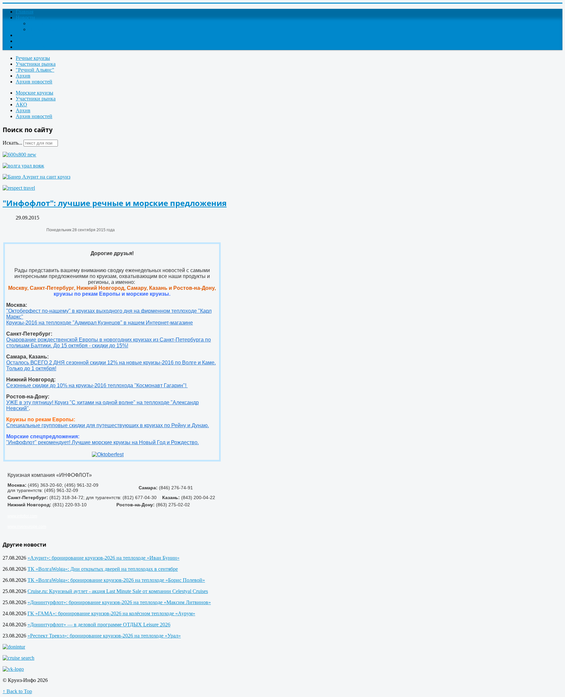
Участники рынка (36, 64)
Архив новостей (34, 81)
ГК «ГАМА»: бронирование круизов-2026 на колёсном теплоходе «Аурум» (111, 613)
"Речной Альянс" (35, 70)
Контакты (27, 41)
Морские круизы (34, 93)
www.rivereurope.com (27, 526)
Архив (23, 75)
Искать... (12, 143)
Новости (25, 17)
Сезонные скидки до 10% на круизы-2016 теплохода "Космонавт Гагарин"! (97, 385)
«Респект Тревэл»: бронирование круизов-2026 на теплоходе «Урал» (104, 635)
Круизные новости (50, 23)
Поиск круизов (32, 47)
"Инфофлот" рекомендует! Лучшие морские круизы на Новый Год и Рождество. (102, 442)
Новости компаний (50, 29)
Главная (24, 11)
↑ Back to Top (17, 691)
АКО (21, 104)
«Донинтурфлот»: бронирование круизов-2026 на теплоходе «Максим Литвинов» (119, 602)
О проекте (27, 35)
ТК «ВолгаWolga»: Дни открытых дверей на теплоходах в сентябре (102, 569)
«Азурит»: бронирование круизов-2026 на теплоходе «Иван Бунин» (103, 558)
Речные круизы (33, 58)
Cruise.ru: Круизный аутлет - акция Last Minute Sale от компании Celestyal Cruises (117, 591)
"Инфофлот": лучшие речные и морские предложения (115, 203)
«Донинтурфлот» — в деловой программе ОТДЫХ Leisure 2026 (98, 624)
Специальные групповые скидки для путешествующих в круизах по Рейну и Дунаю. (107, 425)
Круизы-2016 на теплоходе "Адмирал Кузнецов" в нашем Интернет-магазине (99, 322)
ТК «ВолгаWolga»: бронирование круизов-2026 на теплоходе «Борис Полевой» (116, 580)
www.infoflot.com (22, 516)
